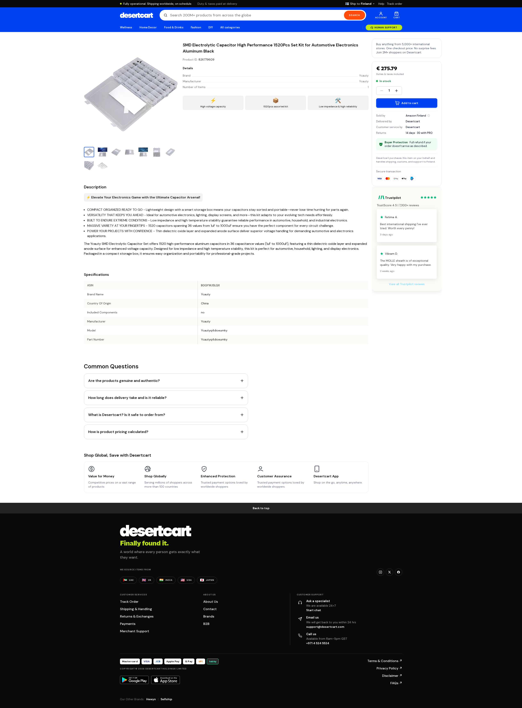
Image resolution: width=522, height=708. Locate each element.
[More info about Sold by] (429, 115)
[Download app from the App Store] (165, 680)
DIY (210, 27)
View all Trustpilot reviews (407, 284)
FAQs (396, 683)
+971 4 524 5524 (317, 643)
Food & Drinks (173, 27)
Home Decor (148, 27)
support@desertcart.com (325, 627)
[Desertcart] (136, 15)
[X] (389, 572)
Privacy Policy (389, 668)
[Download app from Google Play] (134, 680)
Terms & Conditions (384, 661)
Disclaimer (392, 676)
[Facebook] (398, 572)
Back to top (261, 508)
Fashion (196, 27)
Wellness (126, 27)
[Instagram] (380, 572)
